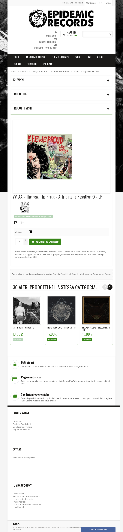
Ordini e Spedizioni (62, 274)
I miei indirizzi (19, 502)
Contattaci (91, 3)
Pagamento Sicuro (102, 274)
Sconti (17, 64)
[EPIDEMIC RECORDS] (61, 18)
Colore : (19, 232)
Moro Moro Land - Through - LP (61, 327)
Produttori (20, 93)
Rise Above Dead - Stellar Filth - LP (96, 328)
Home (13, 71)
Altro (100, 57)
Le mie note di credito (23, 499)
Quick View (26, 308)
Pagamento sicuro (21, 429)
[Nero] (31, 232)
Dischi (17, 57)
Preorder (32, 64)
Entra (108, 3)
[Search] (109, 34)
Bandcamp (48, 64)
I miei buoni (18, 507)
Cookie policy (28, 457)
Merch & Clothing (35, 57)
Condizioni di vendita (22, 427)
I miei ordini (18, 493)
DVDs (77, 57)
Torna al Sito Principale (72, 3)
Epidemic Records (60, 57)
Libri (88, 57)
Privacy (16, 457)
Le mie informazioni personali (27, 504)
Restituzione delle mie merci (26, 496)
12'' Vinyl (33, 71)
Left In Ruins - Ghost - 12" (24, 327)
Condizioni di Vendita (82, 274)
